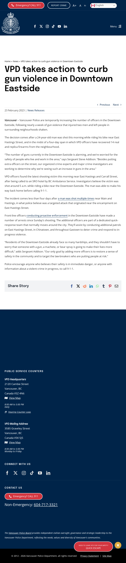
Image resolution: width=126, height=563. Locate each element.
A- (85, 5)
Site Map (107, 555)
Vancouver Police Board (20, 532)
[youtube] (59, 26)
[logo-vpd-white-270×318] (63, 326)
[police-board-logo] (63, 514)
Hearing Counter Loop (19, 411)
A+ (74, 5)
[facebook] (35, 26)
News (16, 61)
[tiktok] (53, 26)
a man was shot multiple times (76, 198)
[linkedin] (65, 26)
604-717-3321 (46, 504)
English (99, 5)
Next (116, 104)
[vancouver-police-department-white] (11, 13)
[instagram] (47, 26)
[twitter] (41, 26)
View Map (15, 398)
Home (8, 61)
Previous (105, 104)
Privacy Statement (89, 555)
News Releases (36, 110)
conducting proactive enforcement (47, 215)
